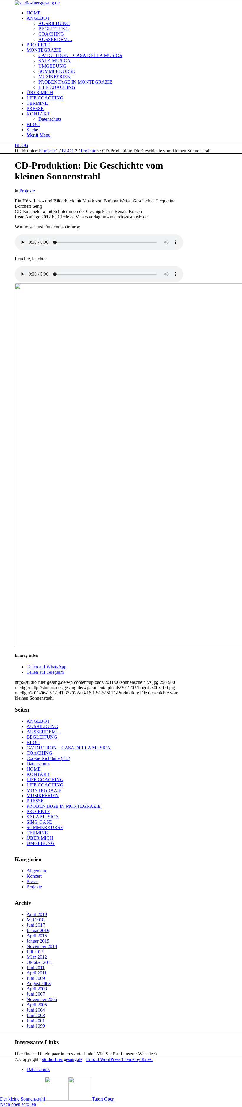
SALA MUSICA (43, 816)
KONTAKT (38, 774)
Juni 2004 (36, 1010)
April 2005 (37, 1004)
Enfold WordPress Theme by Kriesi (119, 1059)
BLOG (21, 145)
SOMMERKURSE (45, 827)
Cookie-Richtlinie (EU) (48, 758)
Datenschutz (38, 763)
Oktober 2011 (39, 962)
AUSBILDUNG (42, 726)
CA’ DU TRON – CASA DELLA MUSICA (69, 747)
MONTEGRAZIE (44, 790)
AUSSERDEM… (43, 731)
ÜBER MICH (40, 838)
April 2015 (37, 935)
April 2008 (37, 988)
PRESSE (35, 800)
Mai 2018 (36, 919)
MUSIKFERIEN (43, 795)
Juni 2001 (36, 1020)
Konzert (34, 876)
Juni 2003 (36, 1015)
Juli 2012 (35, 951)
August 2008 (39, 983)
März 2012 (37, 956)
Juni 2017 (36, 925)
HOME (34, 768)
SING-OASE (39, 822)
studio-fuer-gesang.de (62, 1059)
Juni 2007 (36, 994)
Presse (32, 881)
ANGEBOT (38, 721)
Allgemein (36, 870)
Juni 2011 (36, 967)
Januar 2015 (38, 941)
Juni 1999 (36, 1025)
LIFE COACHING (45, 779)
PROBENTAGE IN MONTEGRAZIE (64, 806)
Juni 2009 (36, 978)
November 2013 (42, 946)
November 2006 (42, 999)
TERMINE (37, 832)
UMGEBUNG (41, 843)
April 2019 (37, 914)
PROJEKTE (38, 811)
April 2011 (37, 972)
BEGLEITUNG (42, 737)
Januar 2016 (38, 930)
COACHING (39, 753)
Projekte (27, 190)
